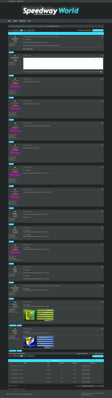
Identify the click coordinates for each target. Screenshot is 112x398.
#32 (102, 55)
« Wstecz (14, 30)
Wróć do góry (18, 394)
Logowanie (12, 1)
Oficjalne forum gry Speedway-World (16, 26)
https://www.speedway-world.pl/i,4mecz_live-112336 (36, 249)
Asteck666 (88, 378)
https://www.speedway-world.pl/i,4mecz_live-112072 (37, 126)
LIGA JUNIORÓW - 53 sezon (17, 366)
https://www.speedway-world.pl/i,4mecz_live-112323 (36, 214)
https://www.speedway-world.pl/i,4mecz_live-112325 (36, 290)
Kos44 (14, 269)
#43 (102, 285)
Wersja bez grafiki (28, 394)
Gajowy (14, 213)
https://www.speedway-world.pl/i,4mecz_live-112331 (36, 232)
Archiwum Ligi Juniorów (39, 26)
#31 (102, 36)
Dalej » (30, 30)
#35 (102, 122)
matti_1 (14, 304)
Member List (22, 21)
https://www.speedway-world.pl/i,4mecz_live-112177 (36, 173)
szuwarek (48, 366)
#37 (102, 167)
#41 (102, 244)
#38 (102, 189)
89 (61, 377)
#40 (102, 227)
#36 (102, 145)
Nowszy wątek (20, 353)
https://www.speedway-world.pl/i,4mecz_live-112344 (36, 306)
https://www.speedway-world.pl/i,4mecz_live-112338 (36, 278)
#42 (102, 266)
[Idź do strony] (33, 30)
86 (61, 370)
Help (29, 21)
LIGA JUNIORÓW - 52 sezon (17, 370)
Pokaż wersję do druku (14, 385)
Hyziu (14, 230)
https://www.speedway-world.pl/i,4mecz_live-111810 (36, 42)
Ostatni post (84, 366)
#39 (102, 211)
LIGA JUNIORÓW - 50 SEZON (17, 377)
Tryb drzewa (100, 33)
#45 (102, 328)
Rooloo (90, 395)
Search (15, 21)
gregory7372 (14, 58)
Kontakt (11, 394)
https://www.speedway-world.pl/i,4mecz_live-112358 (36, 333)
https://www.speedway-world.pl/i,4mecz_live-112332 (36, 236)
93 (61, 366)
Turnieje (26, 26)
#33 (102, 78)
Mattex (14, 331)
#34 (102, 100)
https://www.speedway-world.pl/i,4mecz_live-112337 (36, 272)
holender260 (14, 288)
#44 (102, 301)
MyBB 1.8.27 (101, 393)
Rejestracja (20, 1)
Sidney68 (14, 39)
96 (61, 374)
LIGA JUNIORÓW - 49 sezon (17, 381)
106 (62, 381)
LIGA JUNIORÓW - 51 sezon (17, 374)
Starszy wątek (12, 353)
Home (9, 21)
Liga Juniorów (31, 26)
